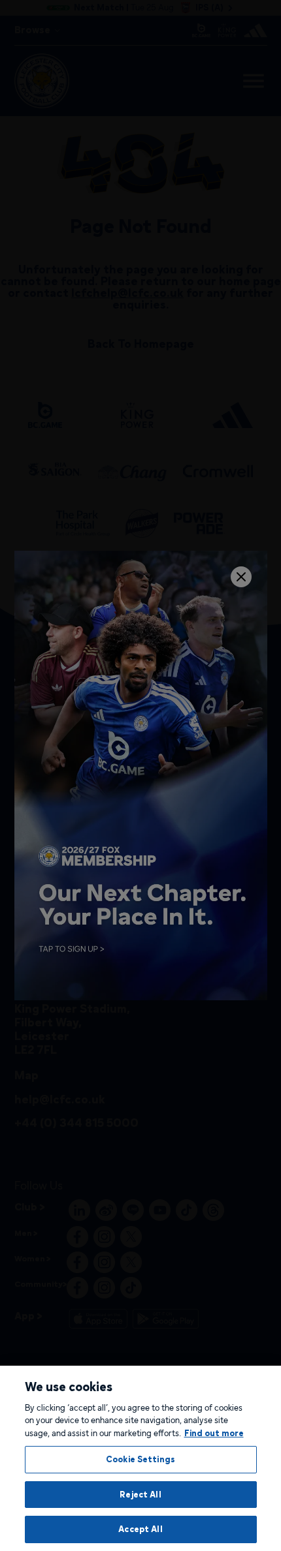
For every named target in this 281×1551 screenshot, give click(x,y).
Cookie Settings (140, 1459)
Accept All (140, 1529)
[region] (140, 1458)
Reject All (140, 1494)
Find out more (214, 1433)
